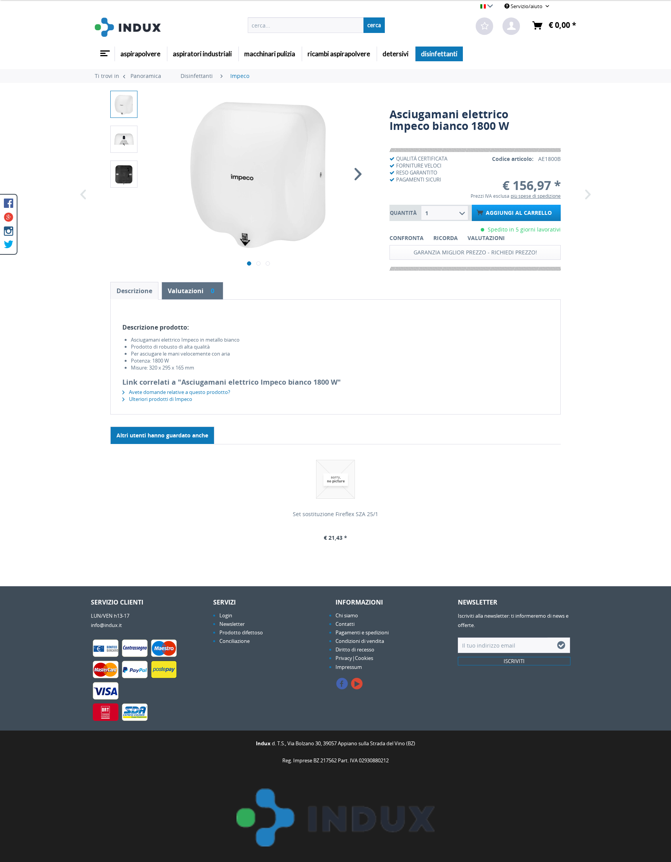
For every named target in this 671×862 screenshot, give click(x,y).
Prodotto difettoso (241, 632)
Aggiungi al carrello (519, 212)
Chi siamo (347, 615)
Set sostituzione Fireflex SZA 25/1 (335, 514)
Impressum (349, 666)
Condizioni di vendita (360, 640)
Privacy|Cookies (354, 658)
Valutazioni (486, 238)
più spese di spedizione (536, 196)
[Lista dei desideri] (484, 26)
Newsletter (232, 623)
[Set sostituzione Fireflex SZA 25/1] (335, 479)
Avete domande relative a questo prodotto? (179, 392)
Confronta (406, 238)
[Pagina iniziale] (104, 50)
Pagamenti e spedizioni (362, 632)
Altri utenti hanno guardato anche (162, 435)
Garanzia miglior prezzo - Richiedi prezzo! (475, 252)
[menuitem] (316, 25)
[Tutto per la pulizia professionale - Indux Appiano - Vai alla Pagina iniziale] (128, 27)
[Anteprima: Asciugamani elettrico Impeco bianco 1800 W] (123, 104)
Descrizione (134, 291)
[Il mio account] (511, 26)
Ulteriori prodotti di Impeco (160, 399)
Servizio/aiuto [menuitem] (526, 6)
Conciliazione (234, 640)
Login (225, 615)
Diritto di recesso (355, 649)
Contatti (345, 623)
